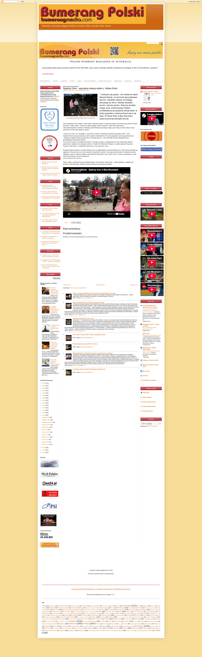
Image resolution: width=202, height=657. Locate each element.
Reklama (118, 589)
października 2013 (47, 422)
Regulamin (108, 589)
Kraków (138, 615)
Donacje (126, 589)
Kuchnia (102, 617)
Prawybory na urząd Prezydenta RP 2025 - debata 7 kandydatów (51, 260)
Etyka (49, 609)
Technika (47, 628)
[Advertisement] (89, 34)
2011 (43, 450)
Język (144, 613)
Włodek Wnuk (99, 630)
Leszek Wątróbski (152, 617)
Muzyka (137, 619)
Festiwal (96, 609)
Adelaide (84, 606)
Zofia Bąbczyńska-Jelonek (144, 630)
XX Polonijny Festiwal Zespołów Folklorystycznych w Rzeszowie (51, 197)
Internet (128, 611)
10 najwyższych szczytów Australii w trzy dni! (54, 327)
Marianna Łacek (59, 619)
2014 (43, 413)
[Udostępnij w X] (76, 222)
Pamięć (93, 621)
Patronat (102, 621)
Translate (154, 426)
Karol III (157, 613)
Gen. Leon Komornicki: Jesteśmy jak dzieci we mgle (88, 302)
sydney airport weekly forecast (151, 183)
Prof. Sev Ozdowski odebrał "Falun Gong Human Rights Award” (54, 291)
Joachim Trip (117, 613)
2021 (43, 395)
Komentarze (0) (84, 297)
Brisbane (52, 608)
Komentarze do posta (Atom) (78, 288)
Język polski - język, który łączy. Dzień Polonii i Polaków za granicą (51, 243)
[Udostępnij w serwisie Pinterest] (80, 222)
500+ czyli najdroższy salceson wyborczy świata (55, 362)
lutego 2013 (45, 442)
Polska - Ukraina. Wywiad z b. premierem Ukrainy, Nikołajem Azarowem (94, 293)
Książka (93, 617)
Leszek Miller (128, 617)
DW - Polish (146, 371)
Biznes (152, 606)
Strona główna (45, 81)
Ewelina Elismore (87, 609)
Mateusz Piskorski (96, 619)
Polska (72, 81)
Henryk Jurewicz (89, 611)
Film (102, 609)
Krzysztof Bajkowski (80, 90)
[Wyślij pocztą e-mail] (72, 222)
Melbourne (116, 619)
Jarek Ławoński (76, 613)
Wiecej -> (91, 297)
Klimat (67, 615)
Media (106, 619)
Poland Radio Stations (149, 406)
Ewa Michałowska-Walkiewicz (71, 609)
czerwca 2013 (46, 432)
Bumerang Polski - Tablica (150, 91)
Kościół (129, 615)
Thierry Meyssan (67, 628)
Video (87, 90)
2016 (43, 408)
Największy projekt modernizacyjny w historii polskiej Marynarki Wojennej (50, 187)
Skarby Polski (95, 626)
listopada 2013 (46, 420)
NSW (145, 619)
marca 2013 (45, 439)
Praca (119, 623)
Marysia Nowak (73, 619)
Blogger (112, 594)
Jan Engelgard (150, 611)
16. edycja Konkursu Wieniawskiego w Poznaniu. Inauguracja (54, 309)
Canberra (74, 608)
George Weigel (154, 609)
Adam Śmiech (75, 606)
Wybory (71, 630)
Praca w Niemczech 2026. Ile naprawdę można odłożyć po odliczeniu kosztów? (150, 310)
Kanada (151, 613)
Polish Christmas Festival (49, 624)
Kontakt (99, 589)
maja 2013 (45, 434)
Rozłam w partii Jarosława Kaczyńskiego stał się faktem (50, 192)
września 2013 (46, 425)
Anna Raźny (106, 606)
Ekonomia (138, 608)
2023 (43, 390)
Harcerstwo (67, 611)
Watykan (145, 628)
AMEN (44, 606)
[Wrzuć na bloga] (74, 222)
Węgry (90, 630)
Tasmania (152, 626)
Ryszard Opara (75, 626)
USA (107, 628)
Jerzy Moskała (108, 613)
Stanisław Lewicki (128, 626)
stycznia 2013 (46, 444)
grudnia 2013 (46, 417)
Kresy (145, 615)
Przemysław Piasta (135, 624)
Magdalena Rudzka (47, 619)
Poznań (113, 624)
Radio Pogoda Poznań (149, 402)
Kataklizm (44, 615)
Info (120, 611)
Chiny (81, 608)
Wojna (62, 630)
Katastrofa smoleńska (56, 615)
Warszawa (135, 628)
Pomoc (98, 624)
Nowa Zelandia (50, 621)
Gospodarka (45, 611)
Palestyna (85, 621)
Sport (104, 626)
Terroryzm (56, 628)
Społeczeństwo (114, 626)
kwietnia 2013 (46, 437)
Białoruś (145, 606)
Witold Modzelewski (50, 630)
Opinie (73, 621)
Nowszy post (67, 285)
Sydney (139, 626)
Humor (114, 611)
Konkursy (84, 615)
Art (112, 606)
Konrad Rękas (94, 615)
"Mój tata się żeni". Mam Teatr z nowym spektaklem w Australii (51, 255)
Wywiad (81, 630)
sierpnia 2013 (46, 427)
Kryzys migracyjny (155, 615)
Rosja (55, 626)
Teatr (158, 626)
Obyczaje (65, 621)
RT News (145, 375)
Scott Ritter (86, 626)
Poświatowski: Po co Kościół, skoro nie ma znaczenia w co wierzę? (93, 353)
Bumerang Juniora (105, 81)
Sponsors (128, 81)
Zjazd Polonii (130, 630)
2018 (43, 403)
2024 (43, 388)
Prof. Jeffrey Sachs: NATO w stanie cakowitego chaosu (89, 334)
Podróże (126, 621)
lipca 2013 (45, 429)
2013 (43, 415)
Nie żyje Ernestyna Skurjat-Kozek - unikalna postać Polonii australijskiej (51, 266)
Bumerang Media (90, 81)
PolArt (142, 621)
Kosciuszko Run (119, 615)
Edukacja (121, 608)
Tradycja (90, 628)
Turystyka (100, 628)
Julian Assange (136, 613)
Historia (98, 611)
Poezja (136, 621)
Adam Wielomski (63, 606)
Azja (139, 606)
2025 (43, 385)
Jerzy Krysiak (97, 613)
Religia (47, 626)
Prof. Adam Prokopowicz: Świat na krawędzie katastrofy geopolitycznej (51, 215)
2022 (43, 393)
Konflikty (74, 615)
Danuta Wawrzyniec (91, 607)
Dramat (72, 90)
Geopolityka (142, 609)
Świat (79, 81)
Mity (125, 619)
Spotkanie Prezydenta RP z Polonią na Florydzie (50, 237)
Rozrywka (65, 626)
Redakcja (137, 81)
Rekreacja (157, 624)
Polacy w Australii (152, 621)
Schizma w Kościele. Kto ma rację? (83, 318)
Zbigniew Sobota (109, 630)
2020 (43, 398)
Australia (64, 81)
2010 (43, 452)
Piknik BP (117, 621)
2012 (43, 447)
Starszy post (133, 285)
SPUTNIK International (149, 380)
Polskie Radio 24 (148, 411)
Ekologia (130, 607)
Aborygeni (52, 606)
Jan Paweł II (55, 613)
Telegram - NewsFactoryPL (151, 360)
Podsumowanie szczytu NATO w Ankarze (85, 344)
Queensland (147, 624)
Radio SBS (146, 392)
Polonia (55, 81)
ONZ (59, 621)
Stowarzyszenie (78, 589)
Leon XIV (120, 617)
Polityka (61, 624)
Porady (105, 624)
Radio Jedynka (147, 397)
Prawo (125, 624)
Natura (151, 619)
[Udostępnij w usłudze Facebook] (78, 222)
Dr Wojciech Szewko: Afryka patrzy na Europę (50, 209)
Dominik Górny (103, 608)
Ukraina (116, 628)
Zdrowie (119, 630)
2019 (43, 400)
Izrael (141, 611)
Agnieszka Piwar (95, 606)
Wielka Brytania (155, 628)
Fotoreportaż (120, 609)
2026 (43, 383)
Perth (110, 621)
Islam (135, 611)
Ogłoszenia (118, 81)
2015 (43, 410)
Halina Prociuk (56, 611)
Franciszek (132, 609)
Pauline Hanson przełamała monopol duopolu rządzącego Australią (50, 168)
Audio (118, 606)
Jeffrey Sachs (87, 613)
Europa (56, 609)
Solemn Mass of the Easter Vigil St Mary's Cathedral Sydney (51, 174)
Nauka (158, 619)
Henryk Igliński (78, 611)
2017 (43, 405)
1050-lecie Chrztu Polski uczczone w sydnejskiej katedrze (54, 345)
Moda (130, 619)
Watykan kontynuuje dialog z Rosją (152, 335)
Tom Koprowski (79, 628)
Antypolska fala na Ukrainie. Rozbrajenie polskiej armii (89, 369)
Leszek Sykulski (138, 617)
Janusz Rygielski (66, 613)
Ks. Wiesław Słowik (83, 617)
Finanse (110, 609)
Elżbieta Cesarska (149, 607)
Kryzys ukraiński (50, 617)
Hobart (107, 611)
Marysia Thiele (84, 619)
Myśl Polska (146, 333)
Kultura (110, 617)
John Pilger (127, 613)
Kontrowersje (105, 615)
